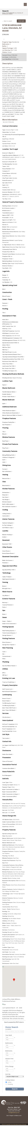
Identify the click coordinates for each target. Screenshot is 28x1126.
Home (3, 12)
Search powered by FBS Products (14, 1022)
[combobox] (14, 1031)
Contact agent (21, 21)
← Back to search (7, 21)
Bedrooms (8, 1051)
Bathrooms (9, 1043)
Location (8, 1029)
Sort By (7, 1074)
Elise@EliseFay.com (14, 1112)
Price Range (9, 1066)
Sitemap (24, 1124)
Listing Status (10, 1080)
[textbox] (15, 1031)
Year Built (8, 1035)
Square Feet (9, 1058)
